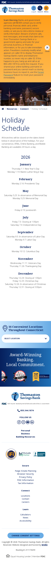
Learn (25, 509)
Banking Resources (25, 436)
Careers (25, 502)
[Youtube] (28, 422)
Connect (24, 108)
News (25, 517)
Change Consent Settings (26, 535)
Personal (25, 430)
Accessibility (25, 520)
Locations (25, 495)
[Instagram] (23, 422)
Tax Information (25, 483)
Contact (25, 498)
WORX (44, 545)
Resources (12, 108)
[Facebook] (19, 422)
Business (25, 433)
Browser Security (25, 473)
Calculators (25, 514)
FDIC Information (25, 480)
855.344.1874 (27, 410)
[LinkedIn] (32, 422)
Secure (25, 465)
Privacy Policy (25, 477)
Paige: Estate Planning (25, 470)
